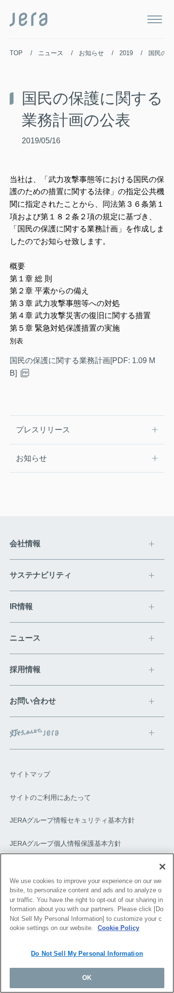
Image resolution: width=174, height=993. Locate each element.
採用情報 (25, 669)
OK (86, 977)
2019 (126, 53)
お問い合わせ (33, 701)
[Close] (162, 866)
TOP (16, 53)
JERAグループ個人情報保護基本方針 (65, 843)
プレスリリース (43, 430)
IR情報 (21, 606)
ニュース (50, 53)
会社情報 (25, 543)
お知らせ (91, 53)
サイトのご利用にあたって (50, 797)
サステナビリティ (41, 575)
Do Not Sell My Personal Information (87, 953)
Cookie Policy (118, 928)
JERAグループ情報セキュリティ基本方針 (72, 820)
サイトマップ (30, 774)
